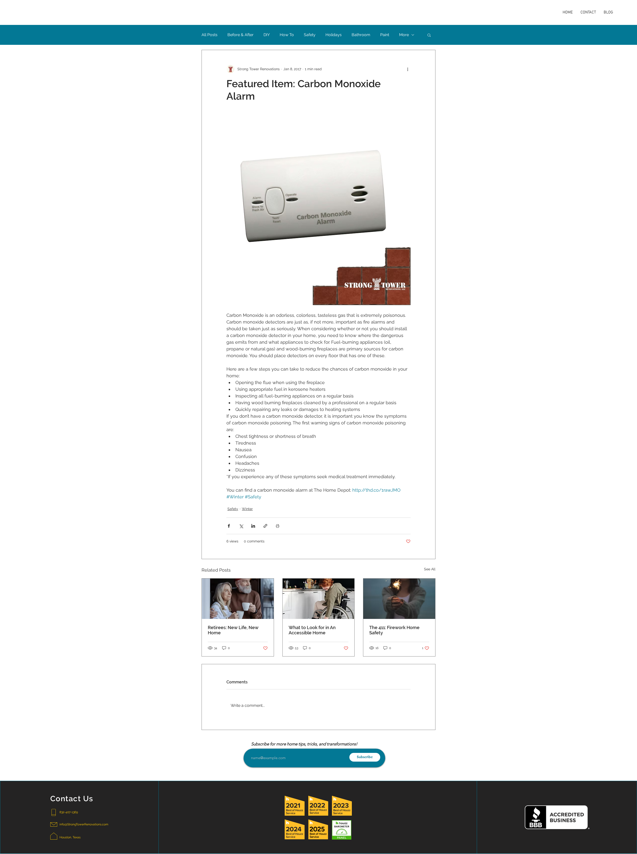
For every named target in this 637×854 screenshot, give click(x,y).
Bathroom (361, 34)
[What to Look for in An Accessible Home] (319, 599)
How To (287, 34)
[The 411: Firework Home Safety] (399, 599)
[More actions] (408, 69)
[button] (429, 35)
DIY (267, 34)
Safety (310, 34)
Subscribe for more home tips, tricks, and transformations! (304, 744)
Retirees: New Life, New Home (233, 630)
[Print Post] (277, 526)
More (404, 34)
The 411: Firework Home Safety (394, 630)
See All (429, 569)
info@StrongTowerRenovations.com (83, 824)
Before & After (240, 34)
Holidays (333, 34)
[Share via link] (265, 526)
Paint (384, 34)
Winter (247, 509)
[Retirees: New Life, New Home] (238, 599)
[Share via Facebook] (228, 526)
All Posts (209, 34)
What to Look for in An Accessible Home (312, 630)
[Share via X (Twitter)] (241, 526)
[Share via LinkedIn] (253, 526)
